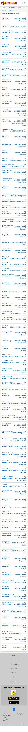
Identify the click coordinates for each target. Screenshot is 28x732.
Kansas (11, 10)
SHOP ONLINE (14, 668)
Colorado (19, 7)
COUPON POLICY (14, 681)
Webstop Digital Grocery (18, 724)
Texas (3, 7)
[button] (14, 371)
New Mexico (11, 7)
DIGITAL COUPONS (14, 664)
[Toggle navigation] (24, 3)
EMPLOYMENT (14, 672)
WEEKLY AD (14, 660)
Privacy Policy (21, 714)
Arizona (4, 10)
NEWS (13, 677)
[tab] (4, 7)
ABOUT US (14, 655)
